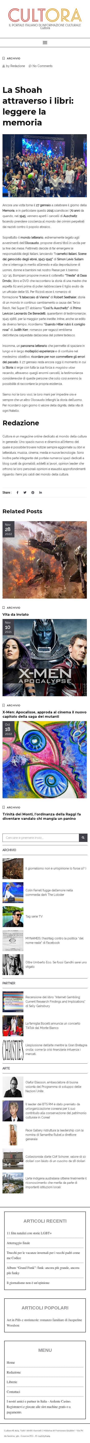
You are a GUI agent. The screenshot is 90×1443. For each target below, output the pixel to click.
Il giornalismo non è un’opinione (28, 1282)
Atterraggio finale (18, 1243)
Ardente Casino (60, 1401)
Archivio (14, 58)
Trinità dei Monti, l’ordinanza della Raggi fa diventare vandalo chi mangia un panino (42, 816)
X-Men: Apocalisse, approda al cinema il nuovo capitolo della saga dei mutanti (44, 714)
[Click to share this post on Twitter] (24, 492)
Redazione (14, 1372)
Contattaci (13, 1391)
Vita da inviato (16, 615)
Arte (6, 1068)
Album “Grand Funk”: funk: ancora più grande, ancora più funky (43, 1270)
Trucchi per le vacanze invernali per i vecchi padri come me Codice (43, 1255)
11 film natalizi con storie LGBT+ (29, 1233)
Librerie (12, 1382)
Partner (9, 983)
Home (11, 1362)
